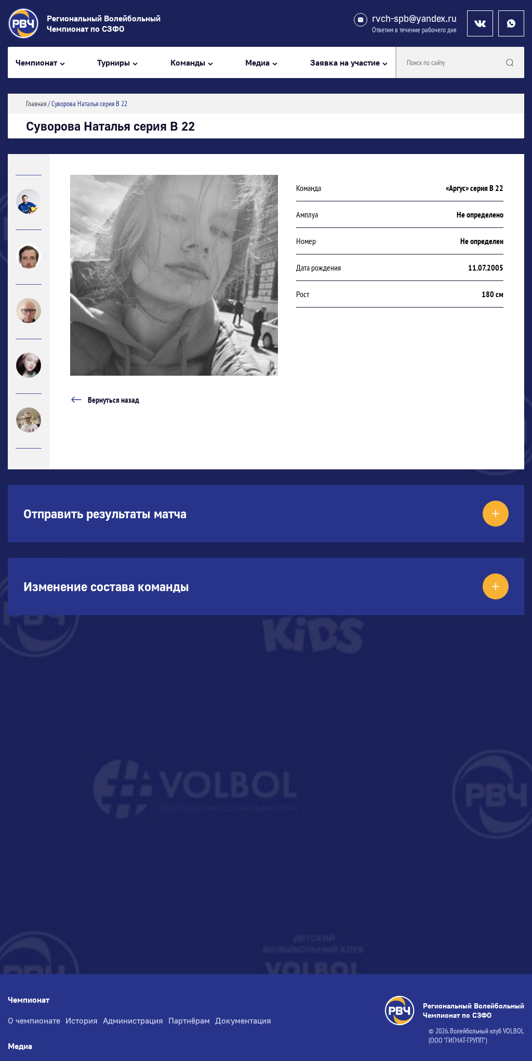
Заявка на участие (345, 63)
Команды (187, 63)
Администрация (133, 1020)
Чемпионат (36, 63)
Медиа (257, 63)
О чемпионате (34, 1020)
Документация (243, 1020)
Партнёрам (189, 1020)
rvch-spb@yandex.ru (414, 18)
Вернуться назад (113, 399)
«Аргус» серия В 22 (474, 188)
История (81, 1020)
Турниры (113, 63)
